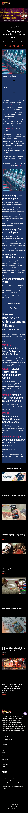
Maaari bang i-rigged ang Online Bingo (14, 495)
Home (3, 26)
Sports (3, 755)
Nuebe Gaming (10, 436)
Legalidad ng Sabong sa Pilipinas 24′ (13, 608)
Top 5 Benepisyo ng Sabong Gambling (13, 535)
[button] (25, 2)
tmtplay (6, 394)
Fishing (3, 757)
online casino (10, 128)
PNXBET (7, 413)
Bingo (3, 762)
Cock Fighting (5, 759)
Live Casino (9, 26)
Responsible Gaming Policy (17, 806)
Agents (3, 766)
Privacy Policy (7, 806)
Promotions (5, 764)
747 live (6, 345)
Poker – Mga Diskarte (8, 569)
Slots (3, 750)
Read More (4, 500)
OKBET (6, 368)
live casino (14, 105)
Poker (3, 752)
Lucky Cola (20, 165)
